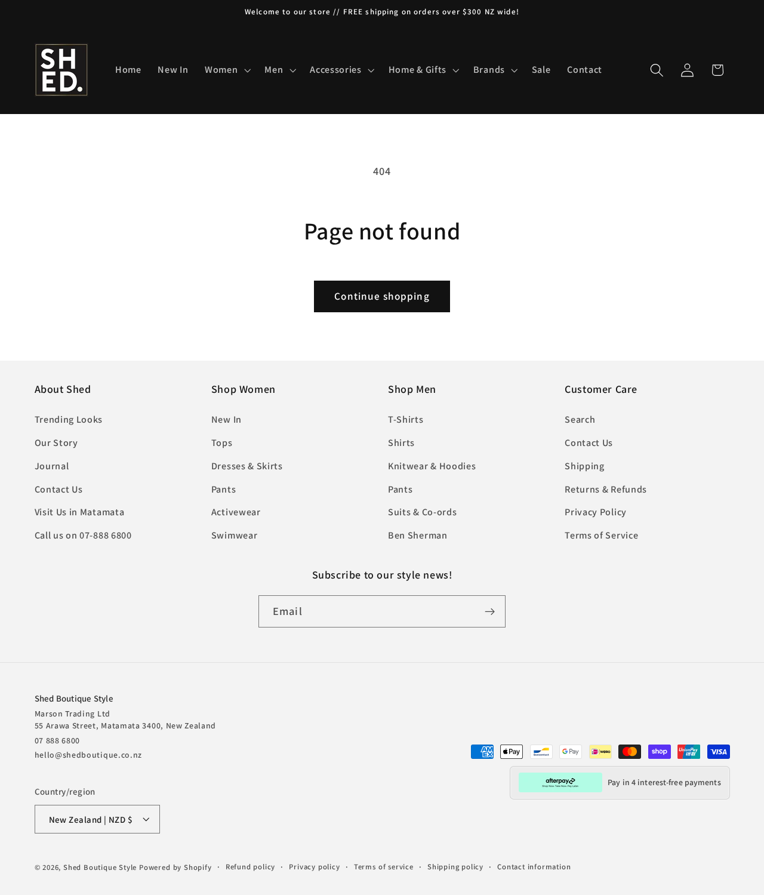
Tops (222, 442)
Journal (52, 466)
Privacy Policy (596, 512)
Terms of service (384, 867)
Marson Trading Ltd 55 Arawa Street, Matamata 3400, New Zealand (126, 719)
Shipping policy (455, 867)
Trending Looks (69, 420)
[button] (226, 70)
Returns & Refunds (606, 489)
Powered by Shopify (175, 867)
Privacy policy (314, 867)
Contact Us (59, 489)
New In (226, 420)
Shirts (401, 442)
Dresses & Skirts (247, 466)
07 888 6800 (58, 739)
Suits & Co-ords (422, 512)
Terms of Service (601, 536)
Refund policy (250, 867)
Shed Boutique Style (100, 867)
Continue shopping (382, 296)
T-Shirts (406, 420)
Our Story (56, 442)
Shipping (585, 466)
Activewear (236, 512)
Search (580, 420)
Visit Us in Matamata (80, 512)
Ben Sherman (418, 536)
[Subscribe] (490, 611)
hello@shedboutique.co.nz (89, 754)
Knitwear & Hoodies (432, 466)
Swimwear (234, 536)
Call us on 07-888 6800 (83, 536)
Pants (223, 489)
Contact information (534, 867)
